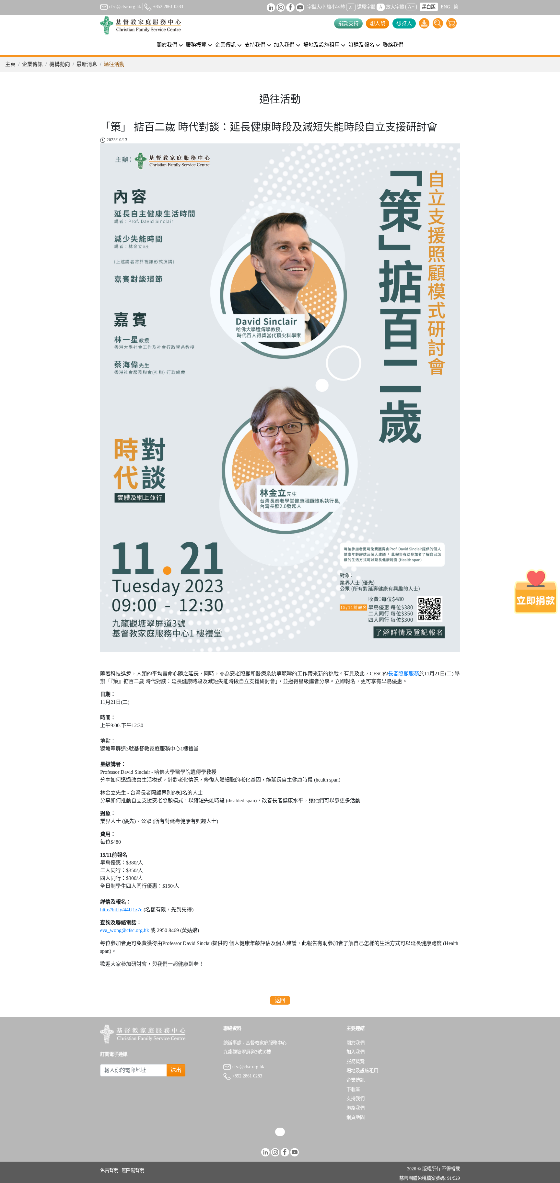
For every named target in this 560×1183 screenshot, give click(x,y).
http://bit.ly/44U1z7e (121, 909)
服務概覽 (355, 1061)
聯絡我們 (393, 45)
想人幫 (377, 23)
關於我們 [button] (167, 45)
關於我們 (355, 1042)
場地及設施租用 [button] (321, 45)
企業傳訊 (32, 64)
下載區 (353, 1089)
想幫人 (404, 23)
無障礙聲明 (133, 1170)
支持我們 (355, 1098)
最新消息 (86, 64)
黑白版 (429, 6)
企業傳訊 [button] (225, 45)
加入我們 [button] (284, 45)
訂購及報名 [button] (361, 45)
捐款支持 (348, 23)
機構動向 (59, 64)
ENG (445, 6)
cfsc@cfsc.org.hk (124, 6)
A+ (411, 6)
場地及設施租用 (362, 1070)
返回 (280, 1000)
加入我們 (355, 1051)
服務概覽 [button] (196, 45)
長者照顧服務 (403, 673)
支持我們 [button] (255, 45)
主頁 (10, 64)
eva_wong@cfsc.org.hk (124, 930)
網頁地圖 (355, 1117)
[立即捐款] (535, 591)
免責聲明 (109, 1170)
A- (351, 7)
